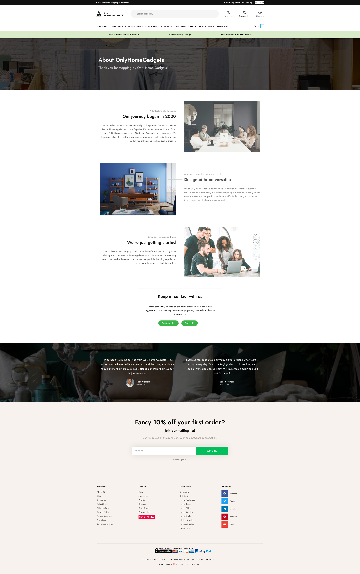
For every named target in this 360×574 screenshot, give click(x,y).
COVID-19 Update (146, 517)
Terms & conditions (105, 524)
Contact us (101, 499)
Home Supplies (186, 512)
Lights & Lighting (187, 524)
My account (228, 16)
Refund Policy (102, 504)
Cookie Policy (103, 512)
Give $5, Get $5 (131, 34)
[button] (242, 493)
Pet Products (185, 528)
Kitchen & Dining (187, 520)
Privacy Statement (104, 516)
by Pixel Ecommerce (188, 564)
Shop (141, 491)
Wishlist (227, 2)
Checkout (260, 16)
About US (101, 491)
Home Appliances (187, 499)
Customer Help (244, 16)
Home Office (185, 508)
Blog (232, 2)
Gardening (184, 491)
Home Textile (185, 516)
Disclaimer (101, 520)
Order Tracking (246, 2)
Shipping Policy (103, 508)
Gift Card (184, 496)
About (237, 2)
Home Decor (185, 504)
